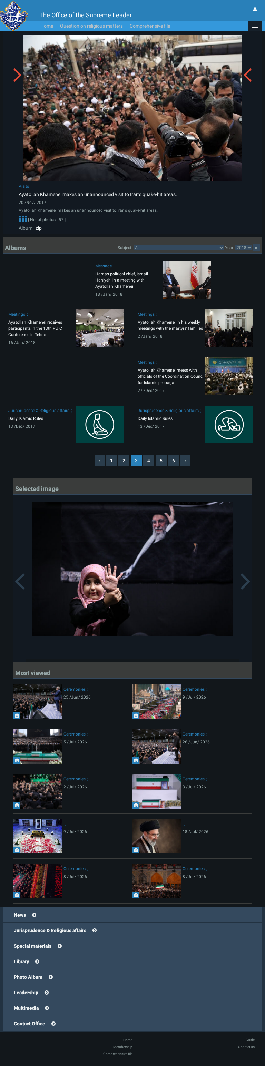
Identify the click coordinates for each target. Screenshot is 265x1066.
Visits (24, 186)
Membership (122, 1047)
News (20, 915)
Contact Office (29, 1023)
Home (46, 26)
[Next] (185, 460)
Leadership (26, 992)
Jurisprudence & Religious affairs (38, 410)
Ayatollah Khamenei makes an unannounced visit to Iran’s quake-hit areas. (98, 194)
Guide (250, 1040)
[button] (255, 26)
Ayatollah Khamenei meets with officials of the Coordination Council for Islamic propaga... (171, 376)
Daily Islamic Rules (25, 418)
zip (37, 228)
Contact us (246, 1047)
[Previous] (100, 460)
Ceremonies (74, 689)
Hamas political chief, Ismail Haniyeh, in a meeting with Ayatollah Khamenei (121, 280)
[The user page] (255, 9)
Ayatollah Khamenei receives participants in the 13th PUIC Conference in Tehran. (35, 328)
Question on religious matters (91, 26)
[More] (23, 219)
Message (103, 266)
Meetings (16, 314)
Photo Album (28, 977)
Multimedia (26, 1008)
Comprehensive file (150, 26)
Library (21, 961)
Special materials (32, 946)
